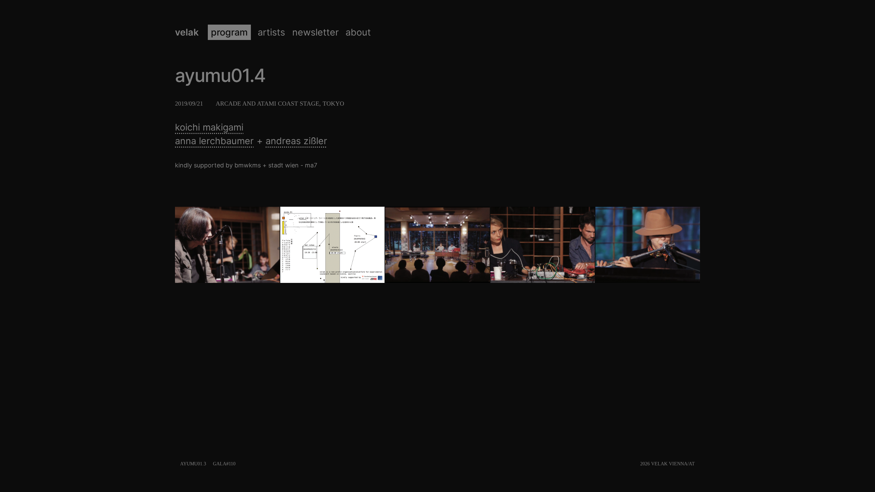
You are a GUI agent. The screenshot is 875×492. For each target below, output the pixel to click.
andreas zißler (296, 141)
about (358, 32)
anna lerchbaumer (214, 141)
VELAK (187, 32)
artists (271, 32)
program (229, 32)
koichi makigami (209, 127)
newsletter (315, 32)
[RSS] (698, 463)
